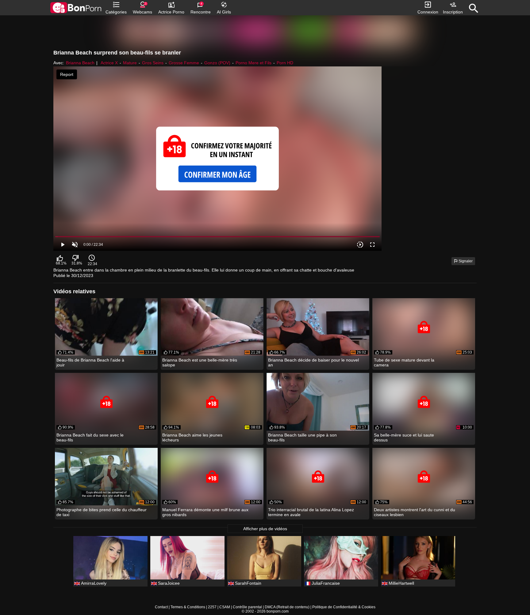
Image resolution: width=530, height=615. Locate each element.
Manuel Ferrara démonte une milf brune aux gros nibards (205, 512)
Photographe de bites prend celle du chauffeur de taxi (101, 512)
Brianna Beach (80, 62)
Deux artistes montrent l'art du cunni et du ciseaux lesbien (414, 512)
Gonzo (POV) (217, 62)
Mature (130, 62)
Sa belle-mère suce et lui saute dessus (404, 437)
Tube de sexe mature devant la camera (404, 362)
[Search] (473, 8)
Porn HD (285, 62)
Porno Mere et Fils (253, 62)
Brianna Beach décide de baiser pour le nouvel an (313, 362)
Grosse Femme (184, 62)
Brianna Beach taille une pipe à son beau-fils (302, 437)
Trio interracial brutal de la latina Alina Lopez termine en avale (311, 512)
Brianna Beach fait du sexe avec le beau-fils (90, 437)
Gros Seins (152, 62)
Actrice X (109, 62)
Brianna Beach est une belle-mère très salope (199, 362)
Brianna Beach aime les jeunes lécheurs (192, 437)
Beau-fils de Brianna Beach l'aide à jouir (90, 362)
